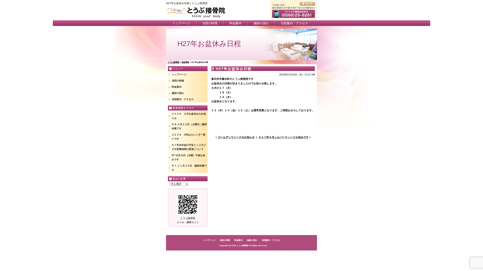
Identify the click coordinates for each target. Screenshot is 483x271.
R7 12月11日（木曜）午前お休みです (188, 157)
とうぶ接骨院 (242, 245)
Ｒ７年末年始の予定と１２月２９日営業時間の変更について (189, 147)
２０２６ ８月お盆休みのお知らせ (189, 115)
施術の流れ (261, 23)
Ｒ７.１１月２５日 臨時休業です (189, 167)
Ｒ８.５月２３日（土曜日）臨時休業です (189, 126)
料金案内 (235, 23)
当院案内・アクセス (294, 23)
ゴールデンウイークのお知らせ (236, 137)
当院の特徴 (209, 23)
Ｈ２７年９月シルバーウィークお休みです (283, 137)
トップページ (181, 23)
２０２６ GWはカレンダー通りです (188, 136)
